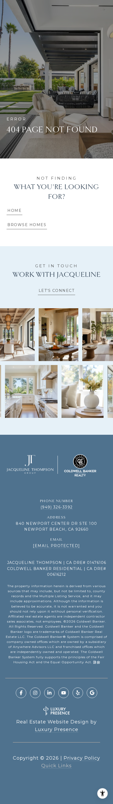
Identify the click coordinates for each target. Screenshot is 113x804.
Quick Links (56, 766)
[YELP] (78, 693)
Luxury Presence (56, 729)
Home (14, 210)
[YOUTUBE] (63, 693)
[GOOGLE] (92, 693)
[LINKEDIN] (49, 693)
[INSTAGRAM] (35, 693)
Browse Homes (26, 224)
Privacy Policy (82, 758)
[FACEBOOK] (21, 693)
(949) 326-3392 (56, 507)
